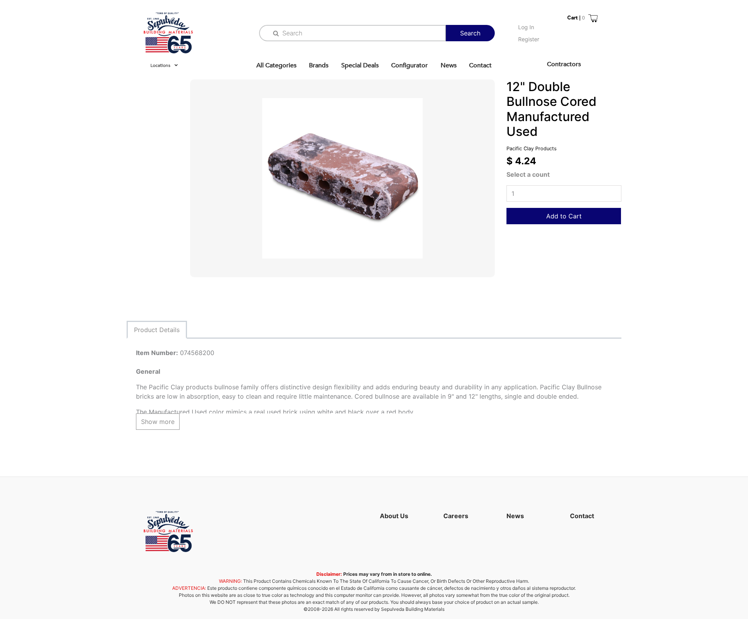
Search (470, 33)
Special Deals (360, 65)
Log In (526, 27)
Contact (480, 65)
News (449, 65)
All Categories (276, 65)
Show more (158, 422)
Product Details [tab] (157, 330)
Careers (455, 516)
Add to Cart (564, 216)
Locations (160, 65)
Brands (318, 65)
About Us (394, 516)
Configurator (409, 65)
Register (528, 39)
